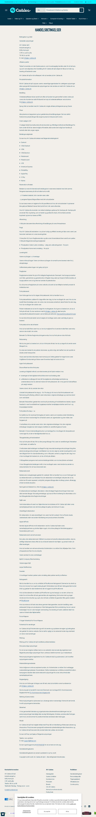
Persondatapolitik (75, 776)
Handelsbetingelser (76, 774)
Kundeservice (50, 779)
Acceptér (47, 811)
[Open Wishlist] (3, 814)
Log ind (89, 2)
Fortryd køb (49, 792)
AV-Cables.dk (11, 806)
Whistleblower (74, 781)
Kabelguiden (50, 774)
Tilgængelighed (75, 779)
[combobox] (65, 10)
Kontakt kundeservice (11, 790)
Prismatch (49, 781)
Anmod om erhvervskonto (54, 789)
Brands (48, 784)
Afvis (67, 811)
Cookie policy (74, 784)
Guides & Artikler (78, 2)
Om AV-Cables (50, 787)
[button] (6, 10)
